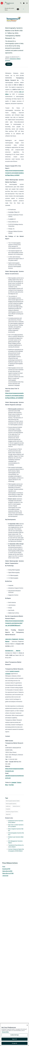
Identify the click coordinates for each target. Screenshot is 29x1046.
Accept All (14, 1043)
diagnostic (8, 814)
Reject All (14, 1039)
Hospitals (8, 809)
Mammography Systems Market (12, 800)
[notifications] (23, 3)
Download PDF (6, 869)
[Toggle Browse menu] (23, 9)
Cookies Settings (14, 1034)
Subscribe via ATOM (7, 873)
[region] (14, 1034)
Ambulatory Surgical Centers (12, 811)
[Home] (7, 3)
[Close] (27, 1025)
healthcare (8, 806)
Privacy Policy (5, 1032)
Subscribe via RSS (7, 871)
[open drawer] (26, 3)
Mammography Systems (11, 803)
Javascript (5, 875)
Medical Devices (16, 806)
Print (3, 866)
